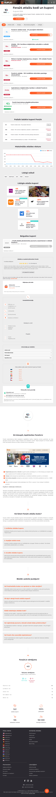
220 (17, 176)
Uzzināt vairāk (14, 278)
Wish (21, 176)
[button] (43, 150)
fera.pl (20, 373)
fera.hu (20, 371)
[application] (28, 158)
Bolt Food (11, 176)
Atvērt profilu (12, 287)
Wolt (6, 176)
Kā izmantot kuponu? (28, 272)
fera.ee (20, 369)
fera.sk (20, 378)
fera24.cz (21, 380)
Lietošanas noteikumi (8, 39)
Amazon (27, 176)
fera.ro (20, 376)
